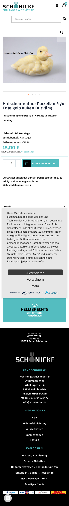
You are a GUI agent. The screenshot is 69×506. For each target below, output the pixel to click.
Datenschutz (34, 335)
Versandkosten (27, 152)
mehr (35, 286)
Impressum (34, 333)
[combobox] (36, 19)
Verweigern (35, 279)
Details (8, 206)
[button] (61, 35)
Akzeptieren (35, 273)
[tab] (34, 206)
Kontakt (34, 338)
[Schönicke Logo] (18, 3)
